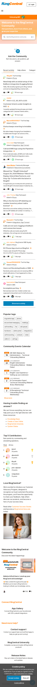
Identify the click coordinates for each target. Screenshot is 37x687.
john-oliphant (11, 242)
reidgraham (15, 474)
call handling (8, 327)
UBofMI (9, 98)
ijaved (14, 449)
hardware (7, 331)
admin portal (17, 331)
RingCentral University (15, 424)
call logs (14, 339)
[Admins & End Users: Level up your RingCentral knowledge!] (17, 576)
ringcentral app (9, 318)
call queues (23, 327)
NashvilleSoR (11, 282)
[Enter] (4, 37)
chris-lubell (10, 143)
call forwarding (9, 335)
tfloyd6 (9, 76)
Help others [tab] (21, 70)
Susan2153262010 (13, 262)
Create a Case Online (15, 421)
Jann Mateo (11, 165)
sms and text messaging (12, 322)
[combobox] (18, 37)
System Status (13, 426)
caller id (6, 339)
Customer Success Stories (21, 507)
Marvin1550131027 (13, 120)
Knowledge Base (14, 419)
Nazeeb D (10, 220)
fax (16, 327)
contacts (19, 335)
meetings (25, 322)
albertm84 (15, 455)
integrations (28, 331)
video (27, 335)
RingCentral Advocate (22, 509)
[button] (18, 683)
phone (19, 318)
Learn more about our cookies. (23, 673)
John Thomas (11, 195)
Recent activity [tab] (8, 70)
